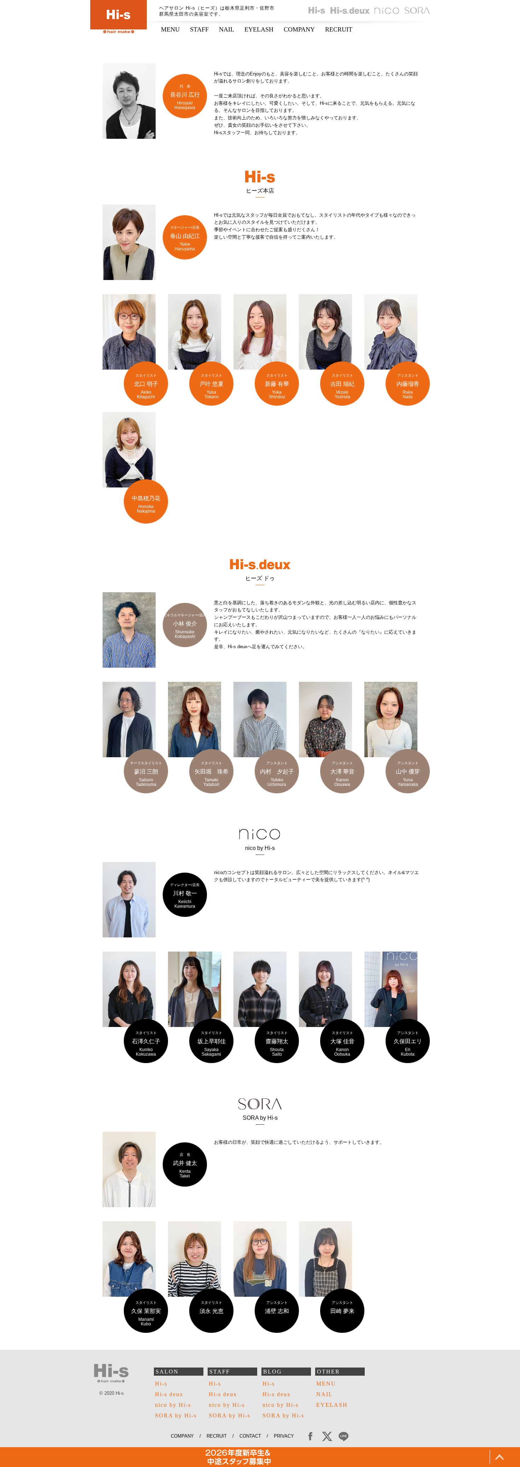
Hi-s (161, 1383)
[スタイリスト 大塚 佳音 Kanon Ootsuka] (325, 1023)
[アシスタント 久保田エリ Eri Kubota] (390, 1023)
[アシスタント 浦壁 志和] (260, 1293)
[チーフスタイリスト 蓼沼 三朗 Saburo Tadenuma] (129, 753)
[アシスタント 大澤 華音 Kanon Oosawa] (325, 753)
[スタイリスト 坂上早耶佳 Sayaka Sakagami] (194, 1023)
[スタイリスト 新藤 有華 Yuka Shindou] (260, 366)
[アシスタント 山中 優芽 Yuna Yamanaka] (390, 753)
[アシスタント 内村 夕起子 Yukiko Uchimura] (260, 753)
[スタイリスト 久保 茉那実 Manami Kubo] (129, 1293)
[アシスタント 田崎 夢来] (325, 1293)
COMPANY (299, 29)
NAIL (226, 29)
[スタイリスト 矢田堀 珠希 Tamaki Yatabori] (194, 753)
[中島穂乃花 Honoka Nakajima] (129, 483)
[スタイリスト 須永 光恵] (194, 1293)
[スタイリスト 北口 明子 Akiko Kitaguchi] (129, 366)
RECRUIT (338, 29)
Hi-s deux (169, 1394)
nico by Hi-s (173, 1405)
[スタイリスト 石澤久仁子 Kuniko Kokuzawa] (129, 1023)
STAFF (199, 29)
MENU (170, 29)
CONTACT (250, 1436)
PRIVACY (287, 1436)
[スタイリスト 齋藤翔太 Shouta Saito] (260, 1023)
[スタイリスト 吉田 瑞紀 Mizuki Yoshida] (325, 366)
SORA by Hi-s (176, 1415)
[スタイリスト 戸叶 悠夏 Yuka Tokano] (194, 366)
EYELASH (258, 29)
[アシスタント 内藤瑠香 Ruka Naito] (390, 366)
